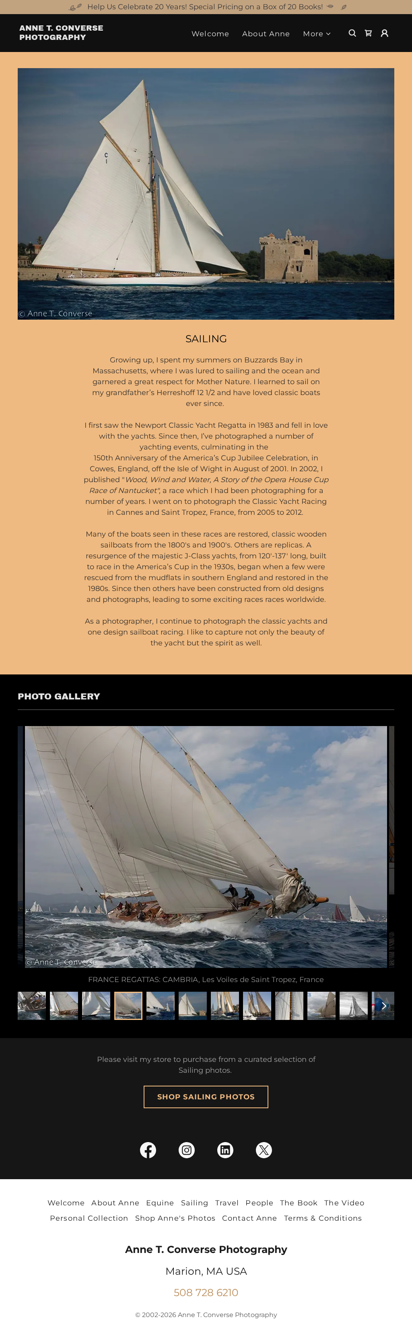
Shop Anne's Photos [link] (175, 1218)
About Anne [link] (266, 33)
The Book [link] (299, 1203)
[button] (317, 34)
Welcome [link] (210, 33)
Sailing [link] (195, 1203)
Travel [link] (227, 1203)
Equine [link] (160, 1203)
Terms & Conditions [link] (323, 1218)
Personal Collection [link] (89, 1218)
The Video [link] (344, 1203)
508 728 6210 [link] (206, 1292)
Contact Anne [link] (250, 1218)
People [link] (259, 1203)
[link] (71, 37)
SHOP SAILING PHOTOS (206, 1097)
